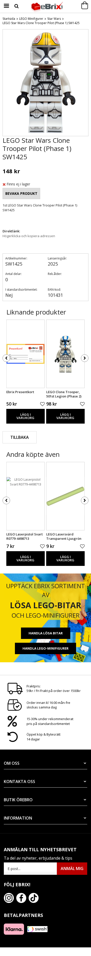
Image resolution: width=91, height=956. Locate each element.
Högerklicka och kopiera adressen (29, 236)
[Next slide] (84, 83)
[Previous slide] (7, 83)
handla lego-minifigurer (45, 648)
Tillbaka (19, 437)
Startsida (9, 18)
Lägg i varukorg (25, 416)
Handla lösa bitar (46, 633)
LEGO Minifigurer (31, 18)
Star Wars (54, 18)
